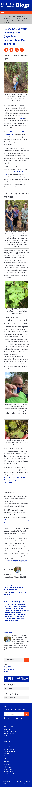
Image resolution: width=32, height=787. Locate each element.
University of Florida (27, 782)
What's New (7, 756)
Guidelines (7, 754)
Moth (9, 595)
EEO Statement (9, 774)
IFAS (28, 783)
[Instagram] (25, 718)
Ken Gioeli (8, 632)
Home (5, 16)
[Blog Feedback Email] (21, 718)
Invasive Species (18, 587)
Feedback (7, 747)
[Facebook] (4, 718)
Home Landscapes (10, 733)
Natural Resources (10, 731)
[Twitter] (8, 718)
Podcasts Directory (10, 751)
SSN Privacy (7, 767)
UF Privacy (7, 765)
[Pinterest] (12, 718)
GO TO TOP (18, 781)
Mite (5, 595)
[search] (26, 660)
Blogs (23, 4)
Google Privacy (8, 769)
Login (5, 758)
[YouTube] (17, 718)
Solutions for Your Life (11, 669)
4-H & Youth (7, 738)
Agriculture (14, 585)
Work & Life (7, 736)
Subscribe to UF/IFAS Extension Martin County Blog (17, 679)
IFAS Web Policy (9, 771)
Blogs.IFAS (7, 667)
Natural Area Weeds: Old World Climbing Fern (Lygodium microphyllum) (14, 479)
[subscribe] (26, 714)
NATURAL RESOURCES (11, 590)
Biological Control (14, 592)
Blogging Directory (9, 749)
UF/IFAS (6, 672)
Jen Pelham (20, 118)
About (6, 745)
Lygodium (23, 592)
